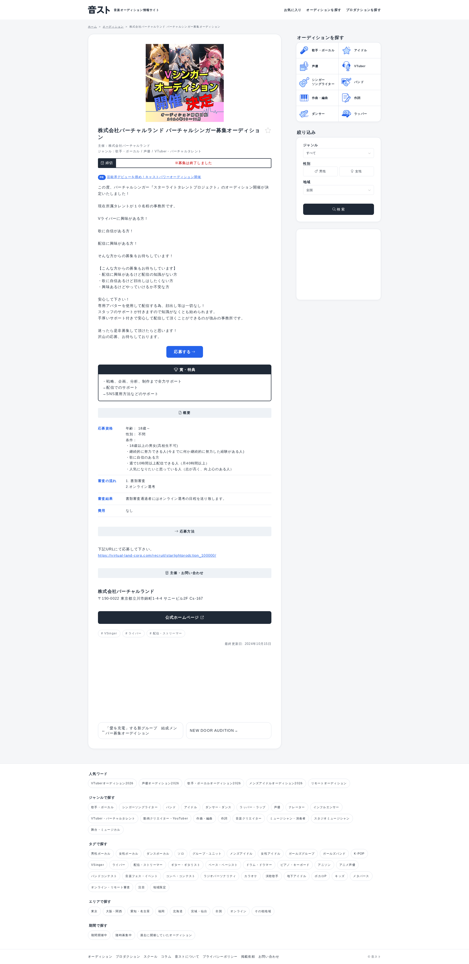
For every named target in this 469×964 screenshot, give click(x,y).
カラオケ (250, 876)
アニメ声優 (347, 865)
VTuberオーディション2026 (112, 783)
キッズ (340, 876)
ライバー (134, 633)
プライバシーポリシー (220, 956)
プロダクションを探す (363, 10)
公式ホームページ (182, 617)
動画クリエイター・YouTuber (165, 818)
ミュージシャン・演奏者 (288, 818)
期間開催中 (99, 935)
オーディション (100, 956)
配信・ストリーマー (167, 633)
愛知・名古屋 (140, 911)
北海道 (178, 911)
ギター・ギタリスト (186, 865)
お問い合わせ (268, 956)
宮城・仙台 (199, 911)
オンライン (238, 911)
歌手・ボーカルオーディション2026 (214, 783)
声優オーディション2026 (160, 783)
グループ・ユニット (207, 853)
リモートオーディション (329, 783)
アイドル (190, 807)
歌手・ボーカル (127, 151)
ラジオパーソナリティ (220, 876)
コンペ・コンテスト (180, 876)
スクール (151, 956)
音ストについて (187, 956)
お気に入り (292, 10)
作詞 (224, 818)
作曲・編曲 (204, 818)
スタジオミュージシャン (332, 818)
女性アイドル (270, 853)
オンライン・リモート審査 (110, 887)
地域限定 (159, 887)
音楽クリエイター (249, 818)
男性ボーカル (101, 853)
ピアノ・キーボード (295, 865)
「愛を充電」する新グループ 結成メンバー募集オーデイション (139, 730)
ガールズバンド (334, 853)
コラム (166, 956)
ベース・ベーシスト (223, 865)
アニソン (324, 865)
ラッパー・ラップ (253, 807)
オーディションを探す (323, 10)
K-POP (359, 853)
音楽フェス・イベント (141, 876)
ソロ (181, 853)
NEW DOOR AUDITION (214, 730)
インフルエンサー (326, 807)
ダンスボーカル (158, 853)
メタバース (361, 876)
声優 (147, 151)
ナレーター (297, 807)
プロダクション (128, 956)
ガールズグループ (302, 853)
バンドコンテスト (104, 876)
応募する (182, 352)
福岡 (161, 911)
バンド (171, 807)
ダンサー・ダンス (218, 807)
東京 (94, 911)
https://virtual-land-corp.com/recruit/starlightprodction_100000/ (157, 555)
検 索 (340, 209)
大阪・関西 (114, 911)
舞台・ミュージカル (105, 829)
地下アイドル (297, 876)
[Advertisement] (184, 684)
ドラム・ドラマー (259, 865)
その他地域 (263, 911)
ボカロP (321, 876)
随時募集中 (124, 935)
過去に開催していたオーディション (166, 935)
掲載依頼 (248, 956)
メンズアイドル (241, 853)
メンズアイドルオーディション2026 (276, 783)
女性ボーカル (129, 853)
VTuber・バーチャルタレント (178, 151)
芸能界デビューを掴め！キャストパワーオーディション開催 (154, 177)
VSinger (110, 633)
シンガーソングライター (140, 807)
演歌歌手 (272, 876)
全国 (218, 911)
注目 (141, 887)
